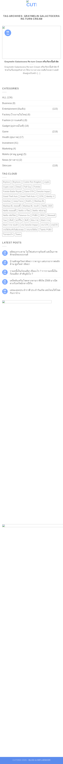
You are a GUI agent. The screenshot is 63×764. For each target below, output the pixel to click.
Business (7, 103)
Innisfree (6, 201)
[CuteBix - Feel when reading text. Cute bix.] (31, 5)
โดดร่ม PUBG (46, 230)
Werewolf (51, 215)
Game (5, 131)
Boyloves (17, 182)
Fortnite (37, 187)
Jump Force (18, 201)
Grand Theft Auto (10, 196)
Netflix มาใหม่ (24, 211)
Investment (7, 143)
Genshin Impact (43, 191)
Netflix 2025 (47, 206)
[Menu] (4, 5)
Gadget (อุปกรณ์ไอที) (13, 126)
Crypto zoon (8, 187)
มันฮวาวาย (45, 220)
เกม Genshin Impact (29, 225)
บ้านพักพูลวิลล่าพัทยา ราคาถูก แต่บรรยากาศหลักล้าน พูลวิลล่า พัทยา (35, 262)
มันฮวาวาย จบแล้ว (10, 225)
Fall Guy (27, 187)
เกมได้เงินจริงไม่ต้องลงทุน (13, 230)
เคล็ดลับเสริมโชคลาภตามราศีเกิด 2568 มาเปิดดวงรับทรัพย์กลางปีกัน (33, 282)
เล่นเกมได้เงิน (32, 230)
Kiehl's (29, 201)
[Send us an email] (59, 5)
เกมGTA (54, 225)
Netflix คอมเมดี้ (9, 211)
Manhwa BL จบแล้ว (31, 206)
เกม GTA (44, 225)
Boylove (6, 182)
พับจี (26, 220)
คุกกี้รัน (19, 220)
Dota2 (18, 187)
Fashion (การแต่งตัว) (13, 120)
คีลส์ (11, 220)
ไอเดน (18, 234)
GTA (41, 196)
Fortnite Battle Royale (12, 191)
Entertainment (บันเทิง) (13, 109)
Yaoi (5, 220)
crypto (46, 182)
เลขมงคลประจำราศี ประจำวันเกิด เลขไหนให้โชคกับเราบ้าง (35, 291)
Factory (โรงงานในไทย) (14, 114)
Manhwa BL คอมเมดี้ (11, 206)
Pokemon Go (24, 215)
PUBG (35, 215)
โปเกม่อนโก (8, 234)
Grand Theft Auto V (28, 196)
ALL (4, 97)
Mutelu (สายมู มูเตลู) (12, 154)
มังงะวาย (34, 220)
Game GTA (29, 191)
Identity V (50, 196)
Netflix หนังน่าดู (39, 211)
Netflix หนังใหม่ (9, 215)
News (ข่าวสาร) (10, 160)
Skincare (6, 165)
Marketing (7, 148)
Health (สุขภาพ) (10, 137)
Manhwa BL (39, 201)
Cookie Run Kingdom (32, 182)
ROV (43, 215)
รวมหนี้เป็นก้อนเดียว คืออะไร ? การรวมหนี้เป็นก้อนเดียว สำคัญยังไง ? (33, 272)
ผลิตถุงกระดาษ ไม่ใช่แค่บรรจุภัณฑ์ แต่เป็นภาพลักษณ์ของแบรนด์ (33, 253)
